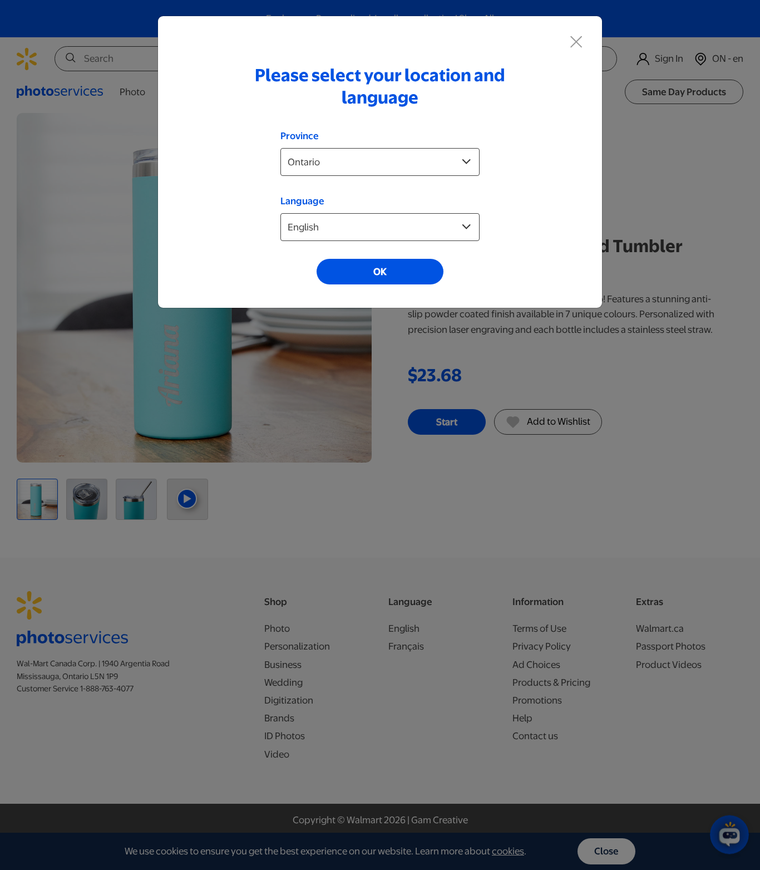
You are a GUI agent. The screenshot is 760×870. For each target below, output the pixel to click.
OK (380, 271)
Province (299, 135)
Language (302, 201)
